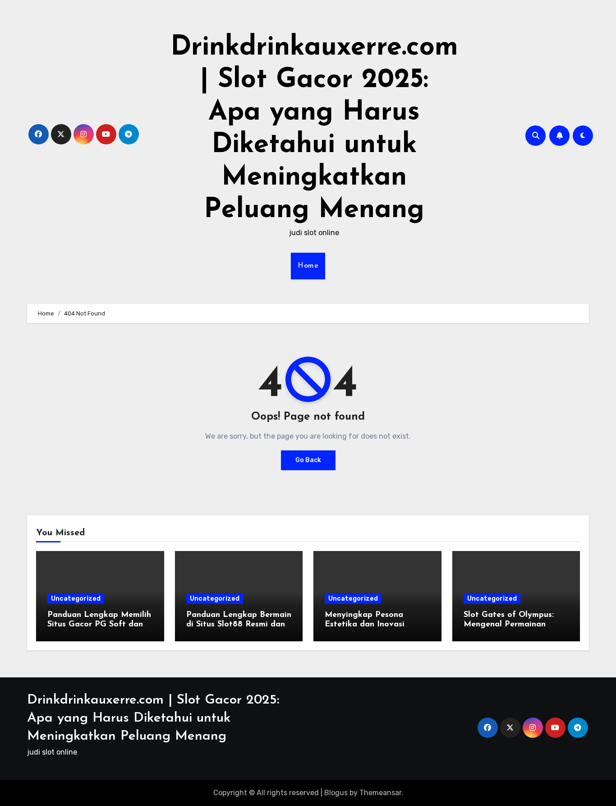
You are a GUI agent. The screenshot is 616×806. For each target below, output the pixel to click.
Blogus (336, 792)
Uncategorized (76, 598)
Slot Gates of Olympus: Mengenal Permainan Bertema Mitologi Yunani (512, 625)
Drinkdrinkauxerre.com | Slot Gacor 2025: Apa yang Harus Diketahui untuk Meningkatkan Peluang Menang (153, 718)
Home (308, 265)
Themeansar (380, 792)
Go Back (308, 460)
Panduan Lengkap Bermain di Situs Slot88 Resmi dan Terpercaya (238, 625)
